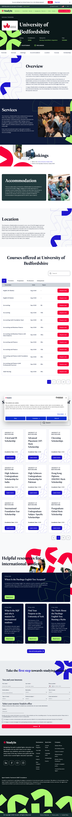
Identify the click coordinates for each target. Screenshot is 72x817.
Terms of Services (44, 815)
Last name (28, 683)
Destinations (17, 11)
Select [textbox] (27, 692)
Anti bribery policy (59, 748)
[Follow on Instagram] (23, 762)
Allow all (56, 418)
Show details (60, 414)
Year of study (52, 690)
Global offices (58, 745)
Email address (6, 690)
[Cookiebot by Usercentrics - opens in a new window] (57, 398)
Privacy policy (55, 815)
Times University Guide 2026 (45, 161)
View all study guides (35, 651)
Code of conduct (59, 751)
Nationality (29, 690)
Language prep (38, 11)
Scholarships (48, 758)
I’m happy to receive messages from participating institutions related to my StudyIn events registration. (28, 722)
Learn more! (26, 6)
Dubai (37, 756)
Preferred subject (30, 696)
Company (54, 11)
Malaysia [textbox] (4, 711)
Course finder (25, 11)
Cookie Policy (65, 815)
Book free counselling (63, 11)
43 (63, 382)
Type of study (6, 696)
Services (30, 11)
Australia (38, 750)
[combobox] (51, 686)
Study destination (53, 696)
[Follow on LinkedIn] (6, 762)
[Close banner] (66, 397)
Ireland (37, 759)
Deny (15, 418)
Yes (50, 2)
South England (26, 45)
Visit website (40, 45)
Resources (43, 11)
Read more (9, 597)
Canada (38, 753)
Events (49, 11)
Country (4, 709)
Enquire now (63, 290)
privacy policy (7, 716)
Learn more (10, 457)
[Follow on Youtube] (17, 762)
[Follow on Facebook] (11, 762)
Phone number (52, 683)
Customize (35, 418)
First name (5, 683)
